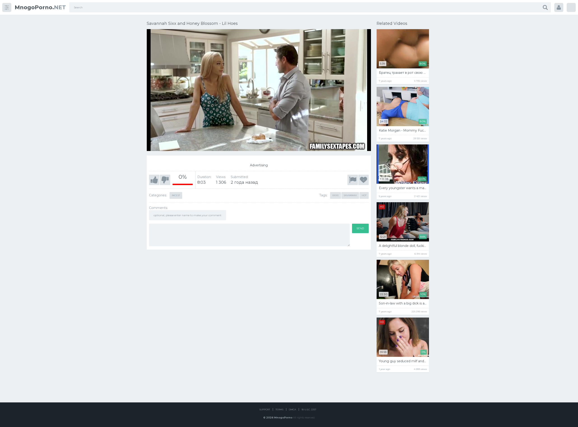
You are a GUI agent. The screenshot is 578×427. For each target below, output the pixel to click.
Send (360, 228)
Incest (176, 195)
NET (40, 7)
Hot (364, 195)
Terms (279, 409)
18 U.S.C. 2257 (308, 409)
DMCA (292, 409)
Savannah (350, 195)
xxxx (335, 195)
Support (264, 409)
